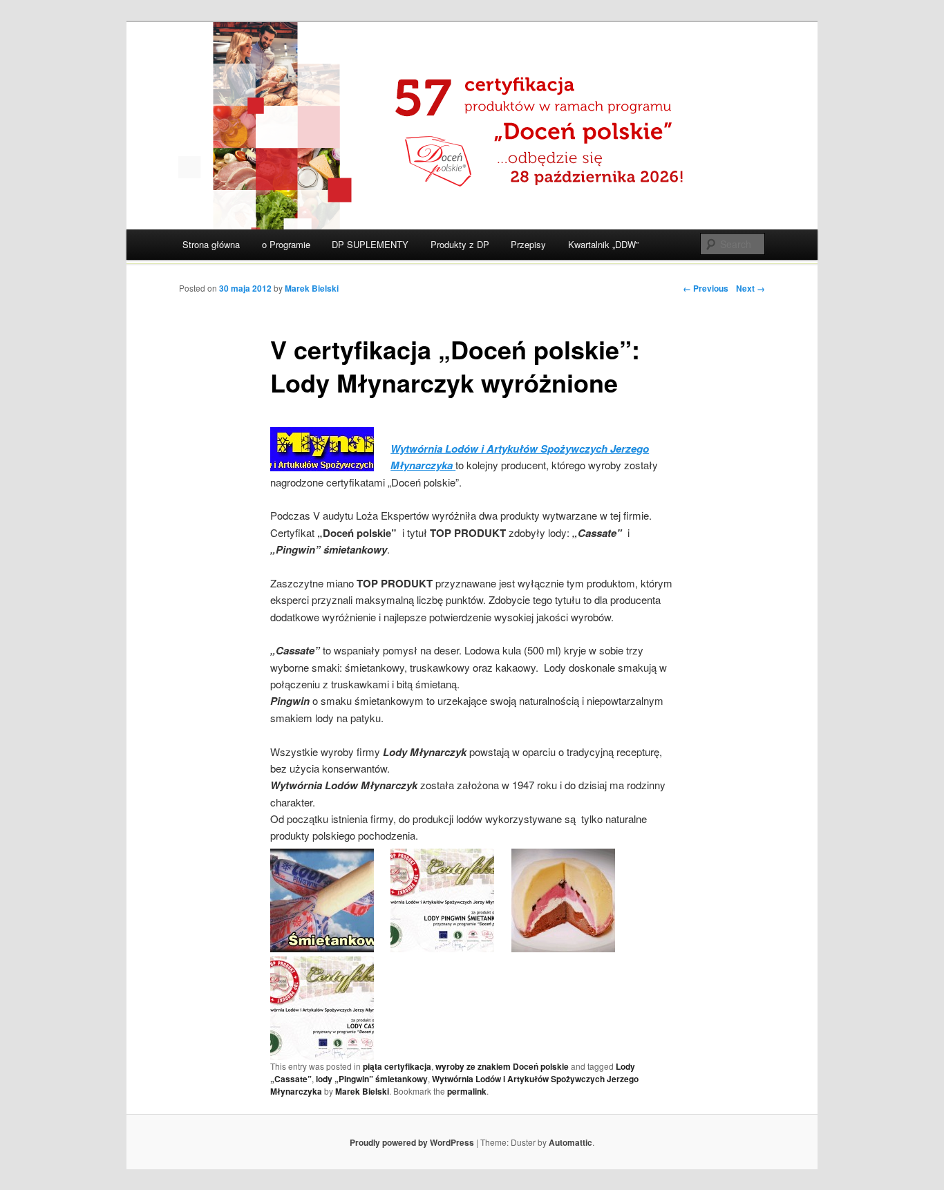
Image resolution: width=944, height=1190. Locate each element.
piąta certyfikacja (397, 1066)
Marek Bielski (312, 288)
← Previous (705, 288)
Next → (750, 288)
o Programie (286, 244)
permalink (467, 1091)
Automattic (570, 1142)
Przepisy (528, 244)
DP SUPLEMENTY (370, 244)
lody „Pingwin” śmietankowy (372, 1079)
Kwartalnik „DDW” (603, 244)
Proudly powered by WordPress (412, 1142)
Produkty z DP (460, 244)
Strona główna (211, 244)
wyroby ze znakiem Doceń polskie (502, 1066)
